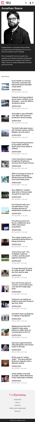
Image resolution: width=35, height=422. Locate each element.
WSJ (7, 2)
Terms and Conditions (17, 408)
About (17, 402)
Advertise (17, 399)
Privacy (17, 411)
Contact (17, 405)
